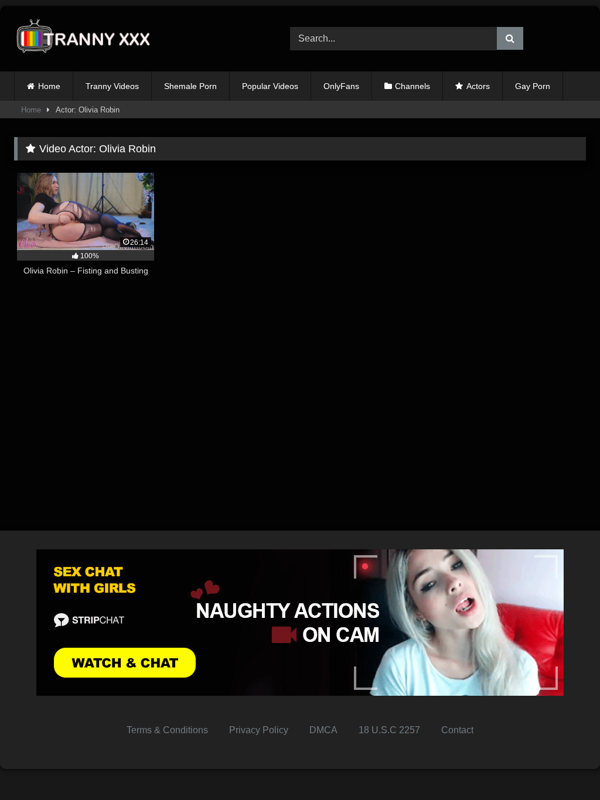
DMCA (323, 730)
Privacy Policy (258, 730)
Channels (412, 86)
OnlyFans (341, 86)
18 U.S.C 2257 (389, 730)
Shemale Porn (190, 86)
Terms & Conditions (167, 730)
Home (49, 86)
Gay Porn (532, 86)
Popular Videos (270, 86)
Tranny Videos (112, 86)
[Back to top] (564, 765)
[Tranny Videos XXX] (134, 39)
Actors (478, 86)
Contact (457, 730)
